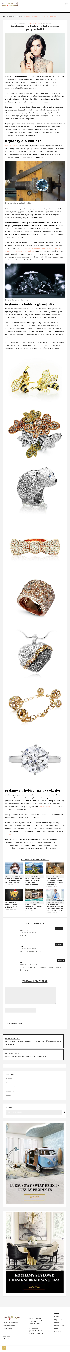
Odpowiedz (59, 928)
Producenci (10, 1091)
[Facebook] (4, 1338)
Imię (6, 1006)
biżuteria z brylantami (47, 807)
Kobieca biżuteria (12, 146)
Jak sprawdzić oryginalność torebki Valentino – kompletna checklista (36, 1331)
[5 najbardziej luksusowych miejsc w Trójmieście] (34, 895)
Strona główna (8, 16)
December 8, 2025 (10, 884)
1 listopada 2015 (20, 23)
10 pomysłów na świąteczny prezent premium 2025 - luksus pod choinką (55, 881)
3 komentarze (48, 23)
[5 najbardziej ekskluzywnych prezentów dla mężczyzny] (14, 900)
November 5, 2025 (51, 886)
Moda (7, 1083)
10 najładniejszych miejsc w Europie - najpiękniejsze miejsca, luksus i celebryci (33, 882)
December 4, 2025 (51, 912)
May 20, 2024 (29, 910)
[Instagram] (8, 1338)
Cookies (57, 1328)
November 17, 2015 (11, 910)
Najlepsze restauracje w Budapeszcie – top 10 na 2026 (36, 1319)
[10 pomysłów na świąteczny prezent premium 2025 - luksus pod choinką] (55, 869)
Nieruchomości (11, 1087)
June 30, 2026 (29, 888)
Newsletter (58, 1331)
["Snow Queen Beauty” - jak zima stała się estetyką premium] (14, 869)
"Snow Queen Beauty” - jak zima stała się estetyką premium (14, 880)
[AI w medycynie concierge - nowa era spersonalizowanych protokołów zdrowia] (55, 895)
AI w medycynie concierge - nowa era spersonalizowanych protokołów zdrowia (55, 907)
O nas (56, 1317)
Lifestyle (19, 16)
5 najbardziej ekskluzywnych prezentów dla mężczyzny (11, 905)
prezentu (8, 834)
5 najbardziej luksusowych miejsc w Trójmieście (33, 906)
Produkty (9, 1095)
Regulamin (58, 1320)
